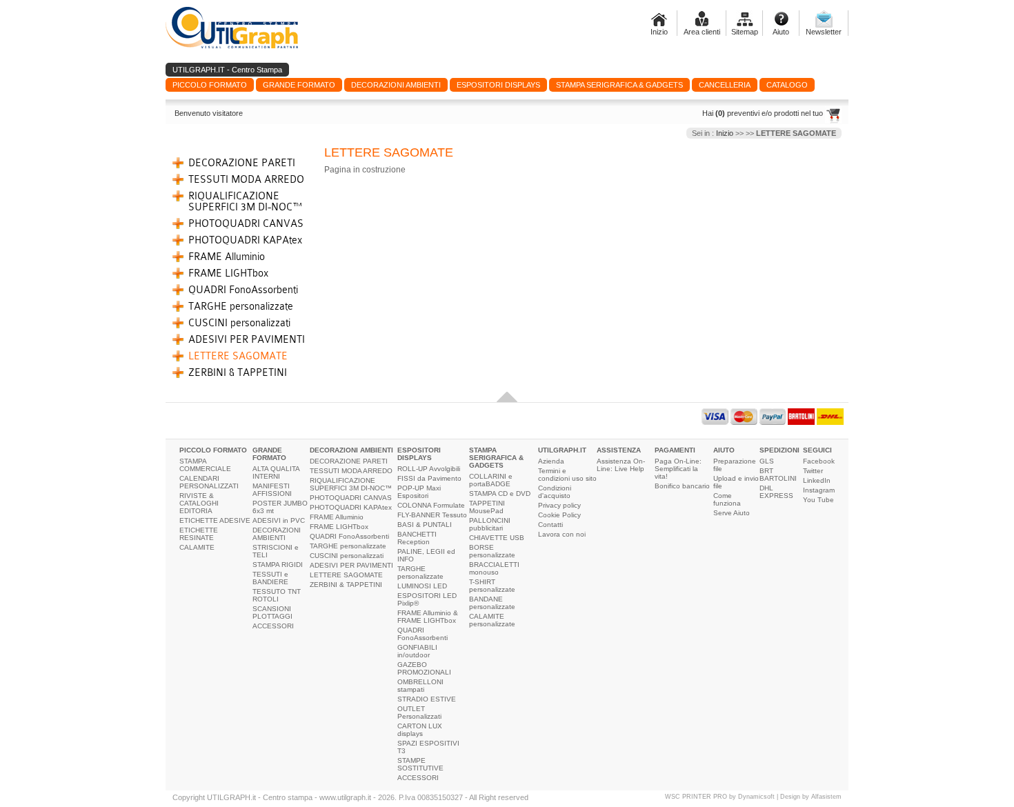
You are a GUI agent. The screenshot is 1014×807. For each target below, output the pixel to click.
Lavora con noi (562, 534)
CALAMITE (197, 547)
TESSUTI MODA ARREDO (246, 179)
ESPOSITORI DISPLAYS (419, 453)
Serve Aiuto (731, 513)
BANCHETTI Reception (417, 538)
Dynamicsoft (756, 796)
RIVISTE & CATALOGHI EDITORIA (199, 503)
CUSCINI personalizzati (239, 322)
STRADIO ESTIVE (426, 699)
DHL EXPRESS (776, 491)
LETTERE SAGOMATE (238, 355)
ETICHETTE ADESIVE (214, 520)
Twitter (813, 471)
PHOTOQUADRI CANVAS (246, 223)
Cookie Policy (559, 515)
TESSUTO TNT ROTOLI (276, 595)
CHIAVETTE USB (496, 537)
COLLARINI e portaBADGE (491, 480)
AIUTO (724, 450)
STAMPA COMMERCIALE (205, 464)
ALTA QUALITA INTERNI (275, 472)
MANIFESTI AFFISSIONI (272, 489)
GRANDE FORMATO (269, 453)
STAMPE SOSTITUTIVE (420, 764)
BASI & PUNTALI (424, 524)
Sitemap (744, 32)
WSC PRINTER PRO (696, 796)
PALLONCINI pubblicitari (489, 524)
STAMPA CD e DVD (499, 493)
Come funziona (727, 499)
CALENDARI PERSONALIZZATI (209, 482)
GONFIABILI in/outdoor (417, 651)
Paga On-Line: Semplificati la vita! (678, 468)
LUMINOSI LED (422, 586)
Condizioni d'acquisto (554, 491)
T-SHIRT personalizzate (492, 585)
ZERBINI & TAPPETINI (237, 372)
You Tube (818, 500)
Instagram (819, 490)
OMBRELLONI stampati (420, 685)
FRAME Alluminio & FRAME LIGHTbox (427, 616)
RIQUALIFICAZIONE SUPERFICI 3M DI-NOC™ (245, 201)
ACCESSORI (273, 626)
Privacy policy (559, 505)
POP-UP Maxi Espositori (419, 491)
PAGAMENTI (675, 450)
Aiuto (781, 32)
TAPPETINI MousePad (487, 507)
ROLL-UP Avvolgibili (428, 468)
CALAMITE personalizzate (492, 620)
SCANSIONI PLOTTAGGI (272, 612)
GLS (766, 461)
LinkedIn (817, 480)
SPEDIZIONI (779, 450)
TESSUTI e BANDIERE (270, 578)
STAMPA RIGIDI (277, 564)
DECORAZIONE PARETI (241, 162)
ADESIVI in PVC (278, 520)
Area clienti (702, 32)
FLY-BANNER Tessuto (432, 515)
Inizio (659, 32)
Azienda (551, 461)
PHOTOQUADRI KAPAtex (245, 240)
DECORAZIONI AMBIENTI (276, 533)
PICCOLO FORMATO (213, 450)
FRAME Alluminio (226, 256)
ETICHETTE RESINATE (198, 533)
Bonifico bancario (682, 486)
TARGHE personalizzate (240, 306)
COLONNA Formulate (431, 505)
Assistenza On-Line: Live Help (621, 464)
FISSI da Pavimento (429, 478)
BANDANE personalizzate (492, 602)
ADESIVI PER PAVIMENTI (246, 339)
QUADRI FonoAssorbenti (243, 289)
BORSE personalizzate (492, 551)
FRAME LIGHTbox (228, 273)
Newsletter (824, 32)
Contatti (550, 524)
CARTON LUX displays (419, 729)
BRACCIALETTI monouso (494, 568)
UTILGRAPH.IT (562, 450)
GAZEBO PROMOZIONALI (424, 668)
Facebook (819, 461)
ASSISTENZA (619, 450)
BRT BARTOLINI (778, 474)
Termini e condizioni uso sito (567, 474)
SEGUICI (817, 450)
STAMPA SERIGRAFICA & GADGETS (496, 457)
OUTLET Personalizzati (419, 712)
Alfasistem (826, 796)
